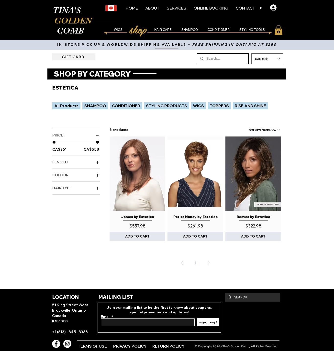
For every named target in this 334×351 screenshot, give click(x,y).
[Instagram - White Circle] (67, 344)
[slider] (54, 142)
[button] (267, 58)
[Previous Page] (182, 263)
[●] (275, 7)
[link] (278, 30)
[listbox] (267, 58)
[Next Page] (209, 263)
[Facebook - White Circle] (56, 344)
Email (106, 316)
